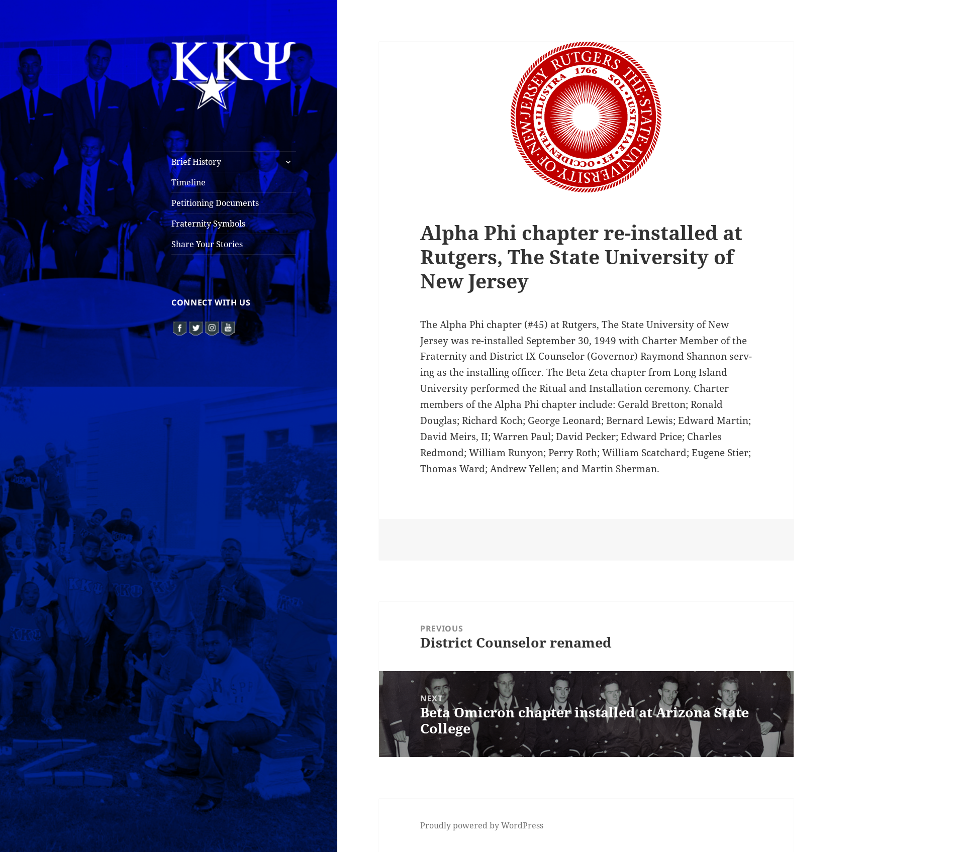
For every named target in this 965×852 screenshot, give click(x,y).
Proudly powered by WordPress (481, 825)
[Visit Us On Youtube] (228, 327)
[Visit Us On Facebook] (179, 327)
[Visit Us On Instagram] (212, 327)
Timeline (188, 182)
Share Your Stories (207, 244)
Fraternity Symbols (208, 223)
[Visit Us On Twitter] (195, 327)
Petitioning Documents (215, 202)
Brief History (196, 161)
